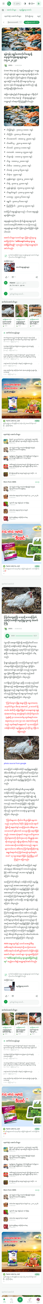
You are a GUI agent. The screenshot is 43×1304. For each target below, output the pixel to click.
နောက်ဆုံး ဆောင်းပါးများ (12, 16)
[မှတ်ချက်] (12, 996)
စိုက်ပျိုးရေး (29, 16)
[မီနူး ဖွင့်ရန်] (3, 3)
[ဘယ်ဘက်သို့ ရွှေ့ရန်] (5, 22)
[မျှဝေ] (36, 277)
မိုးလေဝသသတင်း (15, 22)
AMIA (10, 65)
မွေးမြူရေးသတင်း (25, 10)
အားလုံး (37, 482)
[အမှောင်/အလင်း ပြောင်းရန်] (25, 3)
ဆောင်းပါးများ (11, 10)
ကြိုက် (11, 289)
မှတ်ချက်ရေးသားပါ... (17, 294)
